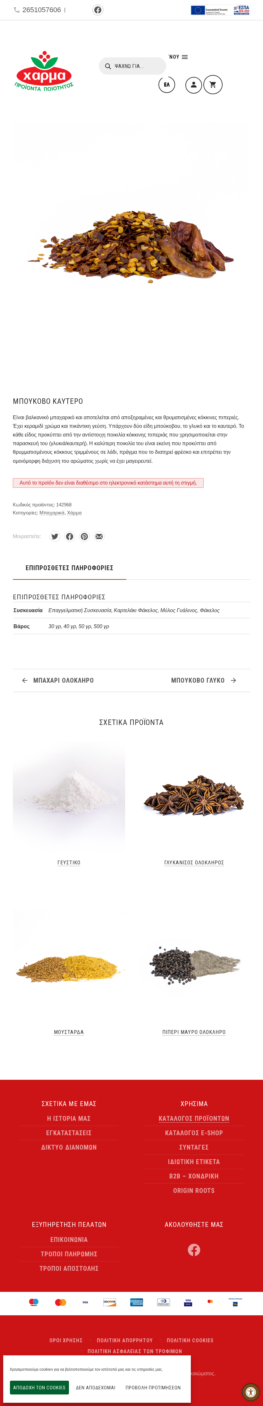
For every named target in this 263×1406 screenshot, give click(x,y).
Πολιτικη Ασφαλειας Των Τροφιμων (135, 1351)
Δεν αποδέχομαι (95, 1388)
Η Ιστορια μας (69, 1118)
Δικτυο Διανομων (69, 1147)
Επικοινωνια (69, 1240)
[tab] (69, 568)
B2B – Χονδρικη (194, 1176)
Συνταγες (194, 1147)
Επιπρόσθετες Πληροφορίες (70, 568)
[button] (251, 1392)
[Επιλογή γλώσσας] (166, 84)
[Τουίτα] (55, 536)
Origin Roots (194, 1190)
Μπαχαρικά (51, 512)
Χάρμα (74, 512)
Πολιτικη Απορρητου (125, 1340)
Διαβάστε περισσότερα (69, 878)
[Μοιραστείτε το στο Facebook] (69, 536)
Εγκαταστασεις (69, 1133)
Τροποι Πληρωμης (69, 1254)
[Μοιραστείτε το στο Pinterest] (84, 536)
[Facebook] (98, 10)
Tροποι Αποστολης (69, 1268)
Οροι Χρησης (66, 1340)
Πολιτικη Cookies (190, 1340)
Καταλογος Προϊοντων (194, 1118)
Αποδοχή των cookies (39, 1388)
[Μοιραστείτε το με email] (99, 536)
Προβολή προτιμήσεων (153, 1388)
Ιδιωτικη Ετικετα (194, 1162)
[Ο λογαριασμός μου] (193, 85)
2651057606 (41, 10)
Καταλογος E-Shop (194, 1133)
